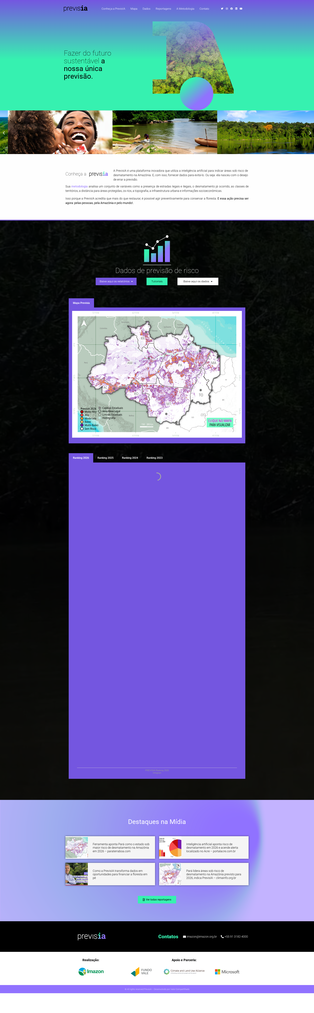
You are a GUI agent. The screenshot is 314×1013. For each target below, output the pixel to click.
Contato (204, 8)
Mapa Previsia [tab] (81, 303)
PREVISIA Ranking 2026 (157, 770)
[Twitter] (222, 8)
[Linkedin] (236, 8)
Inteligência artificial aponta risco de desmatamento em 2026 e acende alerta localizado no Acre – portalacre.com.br (212, 847)
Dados (146, 8)
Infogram (157, 773)
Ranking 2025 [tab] (105, 457)
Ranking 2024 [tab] (130, 457)
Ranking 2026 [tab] (81, 457)
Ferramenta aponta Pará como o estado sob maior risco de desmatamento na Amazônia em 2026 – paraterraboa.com (121, 847)
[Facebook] (231, 8)
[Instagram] (227, 8)
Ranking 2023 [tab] (155, 457)
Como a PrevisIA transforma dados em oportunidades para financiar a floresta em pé (120, 874)
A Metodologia (185, 8)
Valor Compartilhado (180, 989)
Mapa (134, 8)
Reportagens (163, 8)
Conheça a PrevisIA (113, 8)
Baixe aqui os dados (196, 281)
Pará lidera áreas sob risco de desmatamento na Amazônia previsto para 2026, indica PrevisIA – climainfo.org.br (213, 874)
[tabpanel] (157, 375)
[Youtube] (241, 8)
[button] (4, 133)
